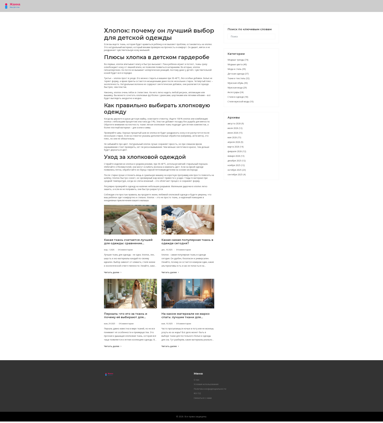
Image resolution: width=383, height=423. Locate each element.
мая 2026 (234, 137)
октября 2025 (237, 169)
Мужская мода (237, 87)
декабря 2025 (237, 160)
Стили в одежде (238, 96)
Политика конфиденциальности (210, 388)
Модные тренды (238, 59)
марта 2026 (236, 146)
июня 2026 (235, 132)
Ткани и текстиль (239, 78)
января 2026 (236, 156)
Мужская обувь (238, 83)
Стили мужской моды (241, 101)
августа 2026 (236, 123)
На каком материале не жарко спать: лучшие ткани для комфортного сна (185, 315)
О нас (196, 379)
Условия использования (206, 384)
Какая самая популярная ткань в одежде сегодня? (187, 241)
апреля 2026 (235, 142)
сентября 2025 (237, 174)
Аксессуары (236, 92)
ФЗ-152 (197, 393)
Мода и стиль (237, 69)
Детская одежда (238, 73)
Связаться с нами (203, 398)
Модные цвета (237, 64)
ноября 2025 (236, 165)
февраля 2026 (237, 151)
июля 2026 (235, 128)
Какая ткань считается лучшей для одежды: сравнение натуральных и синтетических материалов (128, 241)
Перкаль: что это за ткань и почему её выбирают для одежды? (125, 315)
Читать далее (112, 272)
